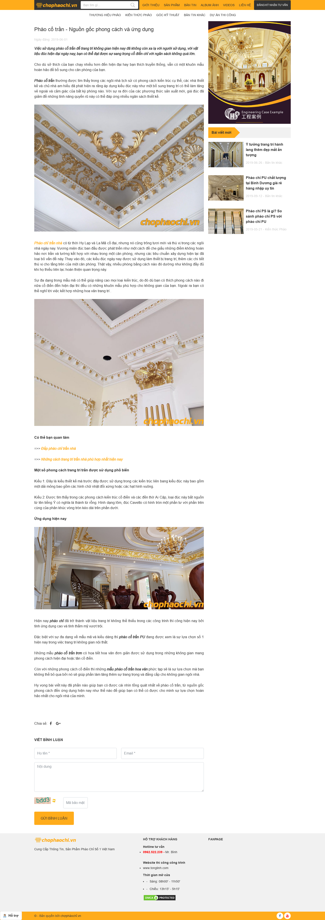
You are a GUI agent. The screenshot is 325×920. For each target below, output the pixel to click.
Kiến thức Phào (276, 229)
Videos (229, 5)
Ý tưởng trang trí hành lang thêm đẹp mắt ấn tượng (264, 149)
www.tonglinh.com (155, 868)
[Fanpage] (280, 916)
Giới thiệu (150, 5)
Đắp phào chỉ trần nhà (58, 448)
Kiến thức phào (138, 15)
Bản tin (190, 5)
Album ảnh (210, 5)
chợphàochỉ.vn (71, 916)
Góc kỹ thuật (168, 15)
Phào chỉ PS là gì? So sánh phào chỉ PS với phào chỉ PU (264, 216)
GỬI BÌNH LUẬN (54, 818)
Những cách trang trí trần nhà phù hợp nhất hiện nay (82, 459)
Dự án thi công (223, 15)
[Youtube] (287, 916)
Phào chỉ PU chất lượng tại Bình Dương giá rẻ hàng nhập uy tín (266, 183)
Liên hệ (245, 5)
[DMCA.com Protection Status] (159, 897)
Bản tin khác (273, 162)
